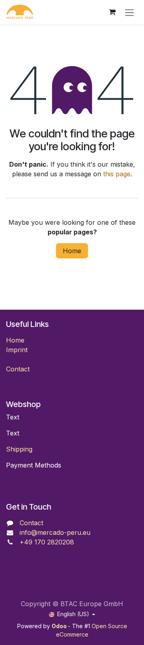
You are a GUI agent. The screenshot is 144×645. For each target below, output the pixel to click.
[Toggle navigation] (129, 12)
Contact (18, 369)
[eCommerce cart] (112, 12)
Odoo (60, 626)
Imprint (17, 350)
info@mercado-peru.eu (55, 532)
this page (116, 174)
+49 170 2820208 (47, 542)
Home (72, 251)
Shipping (19, 449)
